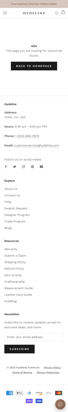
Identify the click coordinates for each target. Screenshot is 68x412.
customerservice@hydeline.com (36, 145)
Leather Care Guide (18, 294)
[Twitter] (14, 166)
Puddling (10, 301)
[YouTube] (41, 166)
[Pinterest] (32, 166)
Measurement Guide (18, 288)
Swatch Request (15, 208)
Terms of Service (22, 372)
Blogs (8, 228)
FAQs (8, 202)
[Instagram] (23, 166)
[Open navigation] (5, 13)
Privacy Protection (48, 372)
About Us (10, 189)
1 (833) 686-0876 (27, 136)
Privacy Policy (52, 367)
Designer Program (17, 215)
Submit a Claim (15, 255)
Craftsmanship (14, 281)
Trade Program (14, 221)
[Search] (56, 13)
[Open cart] (63, 13)
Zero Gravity (13, 275)
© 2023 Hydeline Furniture (23, 367)
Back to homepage (34, 66)
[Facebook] (5, 166)
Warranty (10, 249)
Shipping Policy (15, 262)
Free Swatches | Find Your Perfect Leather (34, 4)
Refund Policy (14, 268)
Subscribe (19, 349)
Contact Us (12, 195)
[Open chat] (60, 404)
